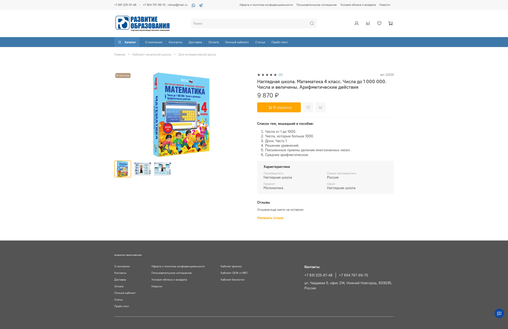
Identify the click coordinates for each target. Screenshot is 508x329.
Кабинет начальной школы (152, 54)
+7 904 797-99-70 (353, 275)
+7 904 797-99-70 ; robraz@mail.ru (165, 5)
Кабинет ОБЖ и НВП (234, 273)
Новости (384, 5)
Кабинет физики (231, 266)
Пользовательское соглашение (316, 5)
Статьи (260, 42)
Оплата (213, 42)
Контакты (175, 42)
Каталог (130, 42)
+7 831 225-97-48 (125, 5)
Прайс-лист (279, 42)
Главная (119, 54)
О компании (153, 42)
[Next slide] (244, 114)
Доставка (195, 42)
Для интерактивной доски (197, 54)
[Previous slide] (120, 114)
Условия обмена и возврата (358, 5)
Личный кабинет (237, 42)
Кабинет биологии (232, 279)
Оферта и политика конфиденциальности (266, 5)
